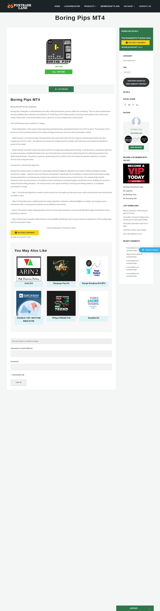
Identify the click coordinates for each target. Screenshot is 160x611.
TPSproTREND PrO (61, 318)
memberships (131, 251)
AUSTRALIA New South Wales (134, 230)
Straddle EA (93, 318)
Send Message (136, 147)
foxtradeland (136, 133)
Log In (28, 237)
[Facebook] (125, 105)
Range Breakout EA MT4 (93, 283)
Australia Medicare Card (132, 234)
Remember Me (18, 375)
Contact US (145, 6)
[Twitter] (129, 105)
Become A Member (26, 233)
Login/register (72, 6)
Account (128, 6)
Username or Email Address (21, 348)
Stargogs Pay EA (61, 283)
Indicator (127, 72)
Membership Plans (110, 6)
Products (89, 6)
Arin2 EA (28, 283)
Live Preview (63, 89)
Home (57, 6)
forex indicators (129, 61)
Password (14, 361)
